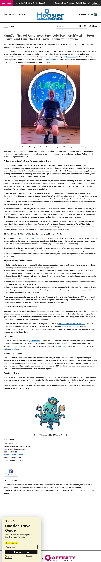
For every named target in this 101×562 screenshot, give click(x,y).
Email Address (11, 543)
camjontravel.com (61, 346)
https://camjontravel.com (13, 455)
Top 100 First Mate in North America (71, 324)
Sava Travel (71, 57)
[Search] (80, 26)
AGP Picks (6, 3)
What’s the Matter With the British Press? (26, 3)
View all (96, 3)
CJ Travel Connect (49, 60)
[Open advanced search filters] (84, 26)
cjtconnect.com (34, 341)
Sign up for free (21, 552)
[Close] (38, 519)
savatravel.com (13, 349)
